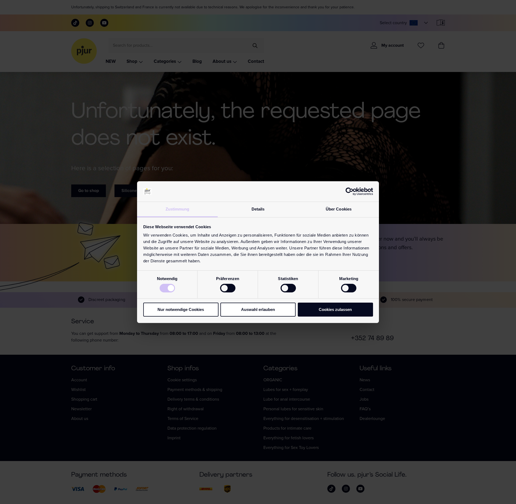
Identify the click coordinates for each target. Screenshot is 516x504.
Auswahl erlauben (258, 309)
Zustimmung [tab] (177, 209)
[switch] (227, 288)
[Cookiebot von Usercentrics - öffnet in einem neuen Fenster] (349, 191)
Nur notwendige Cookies (180, 309)
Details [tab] (258, 209)
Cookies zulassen (335, 309)
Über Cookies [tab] (339, 209)
